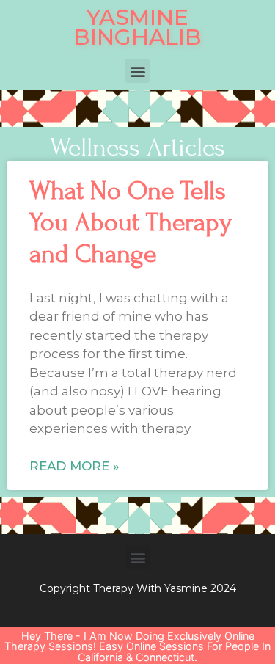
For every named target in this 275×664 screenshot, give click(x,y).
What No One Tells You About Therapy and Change (130, 222)
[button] (137, 71)
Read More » (74, 466)
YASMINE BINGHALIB (137, 27)
